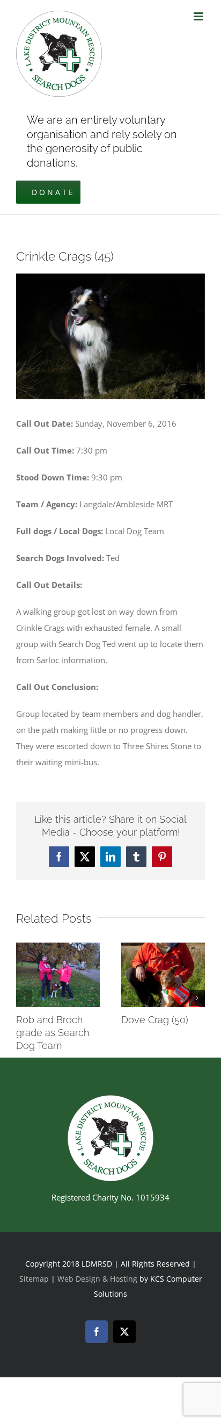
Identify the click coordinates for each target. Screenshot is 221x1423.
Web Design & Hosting (98, 1279)
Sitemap (34, 1279)
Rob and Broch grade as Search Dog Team (52, 1032)
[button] (24, 998)
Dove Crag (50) (154, 1019)
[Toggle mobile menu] (199, 16)
